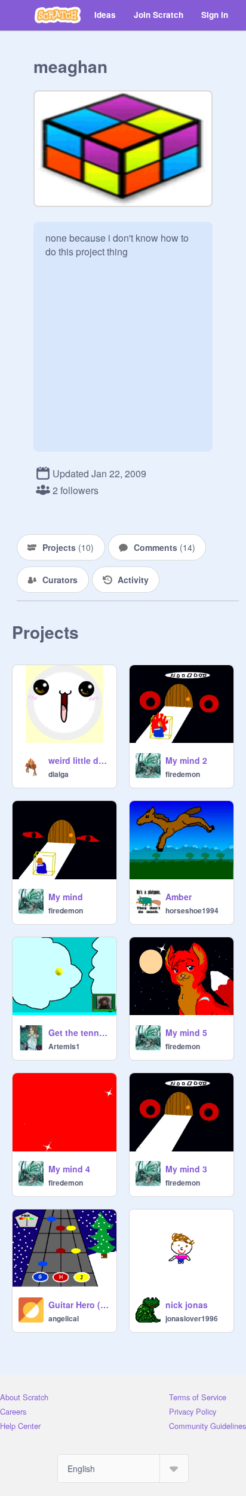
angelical (63, 1318)
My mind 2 (186, 760)
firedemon (182, 774)
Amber (178, 897)
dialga (58, 774)
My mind (65, 897)
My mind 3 (186, 1169)
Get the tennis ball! (78, 1032)
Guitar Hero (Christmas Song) (78, 1305)
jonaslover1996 (191, 1318)
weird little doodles (78, 760)
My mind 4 (69, 1169)
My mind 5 (186, 1032)
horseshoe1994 (192, 910)
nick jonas (186, 1305)
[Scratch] (57, 15)
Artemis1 (64, 1046)
